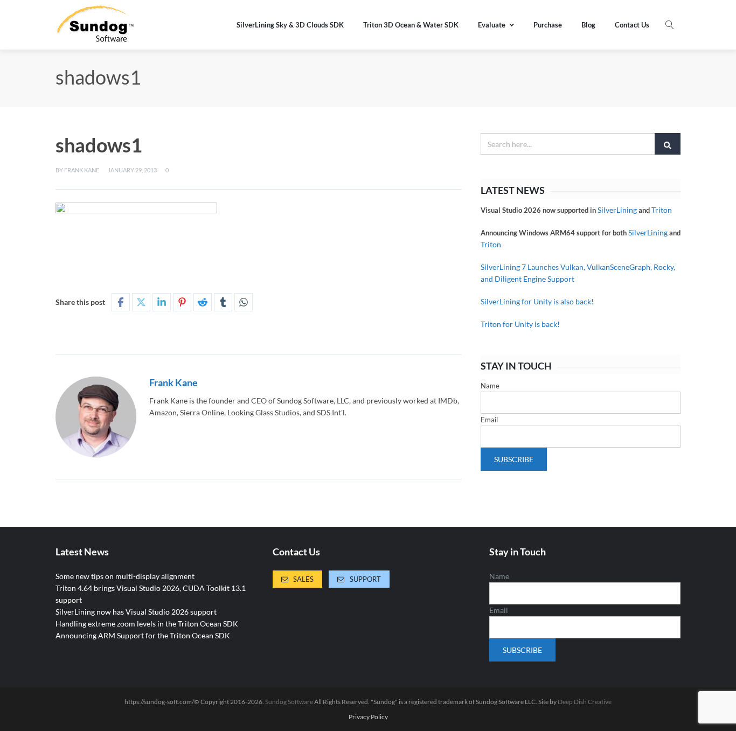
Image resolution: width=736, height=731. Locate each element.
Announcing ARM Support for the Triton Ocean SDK (142, 635)
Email (489, 419)
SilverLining (617, 209)
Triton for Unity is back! (520, 324)
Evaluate (491, 24)
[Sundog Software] (95, 24)
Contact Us (632, 24)
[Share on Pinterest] (182, 302)
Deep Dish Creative (585, 702)
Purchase (547, 24)
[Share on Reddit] (202, 302)
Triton (661, 209)
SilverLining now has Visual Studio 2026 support (136, 611)
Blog (588, 24)
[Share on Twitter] (141, 302)
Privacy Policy (368, 717)
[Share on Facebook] (120, 302)
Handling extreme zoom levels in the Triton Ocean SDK (146, 623)
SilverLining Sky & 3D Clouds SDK (290, 24)
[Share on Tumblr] (223, 302)
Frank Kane (81, 169)
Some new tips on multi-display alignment (125, 576)
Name (490, 385)
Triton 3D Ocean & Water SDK (411, 24)
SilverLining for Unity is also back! (537, 301)
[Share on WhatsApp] (243, 302)
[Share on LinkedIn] (161, 302)
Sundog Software (289, 702)
